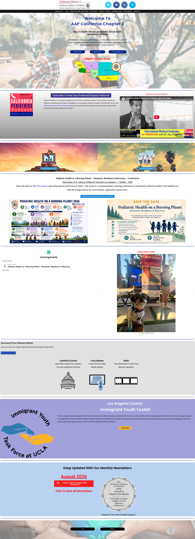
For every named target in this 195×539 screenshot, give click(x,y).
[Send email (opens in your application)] (132, 5)
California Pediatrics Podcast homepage (56, 105)
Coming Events (49, 257)
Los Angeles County (125, 403)
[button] (100, 294)
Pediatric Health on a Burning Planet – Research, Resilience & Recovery (39, 266)
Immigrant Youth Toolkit (125, 409)
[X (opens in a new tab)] (108, 5)
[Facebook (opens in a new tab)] (116, 5)
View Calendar (5, 270)
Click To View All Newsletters (74, 491)
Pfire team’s (42, 186)
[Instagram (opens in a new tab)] (124, 5)
